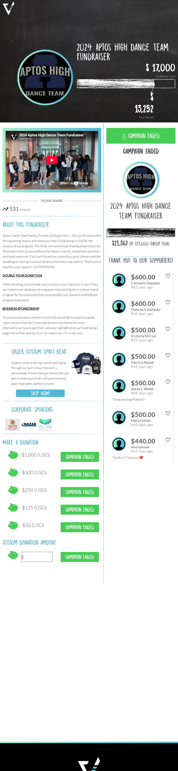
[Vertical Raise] (8, 8)
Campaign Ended (143, 136)
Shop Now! (40, 393)
